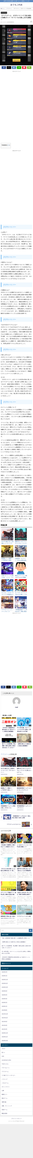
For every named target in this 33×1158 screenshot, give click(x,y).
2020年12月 (5, 1033)
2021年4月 (4, 1025)
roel (16, 707)
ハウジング (4, 1079)
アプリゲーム (4, 12)
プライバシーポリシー (16, 1118)
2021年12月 (5, 1013)
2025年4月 (4, 994)
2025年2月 (4, 1002)
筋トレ (3, 1052)
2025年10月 (5, 987)
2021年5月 (4, 1021)
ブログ (3, 1048)
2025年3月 (4, 998)
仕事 (3, 1090)
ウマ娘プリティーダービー (8, 1075)
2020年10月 (5, 1040)
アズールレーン (6, 1067)
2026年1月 (4, 975)
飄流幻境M (4, 1113)
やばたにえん (5, 1063)
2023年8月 (4, 1010)
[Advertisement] (16, 89)
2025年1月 (4, 1006)
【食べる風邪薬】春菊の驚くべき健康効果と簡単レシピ (16, 938)
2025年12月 (5, 979)
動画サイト (4, 1094)
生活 (3, 1056)
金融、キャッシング (7, 1105)
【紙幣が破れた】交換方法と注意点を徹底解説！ (14, 941)
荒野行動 (4, 1102)
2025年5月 (4, 991)
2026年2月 (4, 972)
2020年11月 (5, 1036)
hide (8, 145)
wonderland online (6, 1060)
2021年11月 (5, 1017)
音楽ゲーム (4, 1109)
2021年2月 (4, 1029)
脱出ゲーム (4, 1098)
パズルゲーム (5, 1083)
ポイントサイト (6, 1086)
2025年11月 (5, 983)
